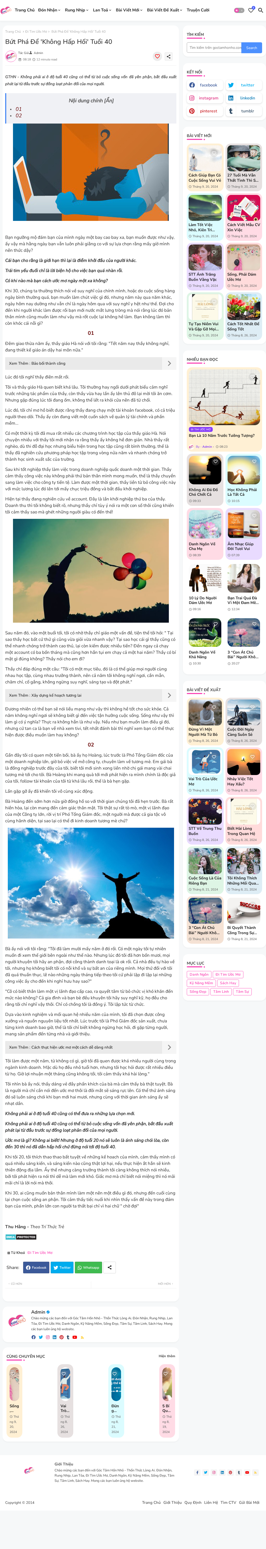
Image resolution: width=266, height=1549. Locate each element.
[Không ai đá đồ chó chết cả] (205, 470)
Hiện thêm (167, 1356)
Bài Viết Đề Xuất (163, 10)
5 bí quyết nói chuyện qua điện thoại (167, 1408)
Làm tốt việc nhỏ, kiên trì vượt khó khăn (202, 227)
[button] (239, 10)
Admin (38, 1312)
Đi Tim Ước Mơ (36, 31)
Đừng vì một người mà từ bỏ (203, 732)
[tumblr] (68, 1337)
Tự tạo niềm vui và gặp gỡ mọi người (203, 326)
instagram (208, 98)
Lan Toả (100, 10)
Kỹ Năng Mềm (201, 983)
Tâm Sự (242, 991)
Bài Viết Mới (127, 10)
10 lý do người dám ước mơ (203, 600)
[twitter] (41, 1337)
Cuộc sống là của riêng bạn (205, 880)
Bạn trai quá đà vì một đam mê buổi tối (242, 600)
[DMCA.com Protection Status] (21, 1238)
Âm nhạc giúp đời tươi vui (241, 546)
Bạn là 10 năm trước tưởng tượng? (222, 435)
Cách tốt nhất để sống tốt (243, 326)
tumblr (247, 111)
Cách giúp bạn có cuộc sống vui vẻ (205, 178)
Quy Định (193, 1502)
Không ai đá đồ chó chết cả (203, 492)
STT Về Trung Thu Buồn (205, 831)
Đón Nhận (47, 10)
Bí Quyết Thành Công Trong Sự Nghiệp (241, 930)
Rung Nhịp (75, 10)
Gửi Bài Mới (249, 1502)
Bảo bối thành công (48, 363)
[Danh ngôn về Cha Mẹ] (205, 524)
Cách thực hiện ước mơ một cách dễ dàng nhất (71, 1047)
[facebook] (33, 1337)
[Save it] (157, 56)
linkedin (247, 98)
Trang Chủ (25, 10)
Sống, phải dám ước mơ (14, 1408)
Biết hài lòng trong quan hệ (241, 831)
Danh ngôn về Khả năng (202, 654)
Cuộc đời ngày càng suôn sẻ (240, 732)
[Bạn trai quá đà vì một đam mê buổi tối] (244, 578)
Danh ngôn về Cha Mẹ (202, 546)
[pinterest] (61, 1337)
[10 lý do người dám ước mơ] (205, 578)
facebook (208, 85)
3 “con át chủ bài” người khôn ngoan (243, 654)
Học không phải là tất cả (242, 492)
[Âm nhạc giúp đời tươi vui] (244, 524)
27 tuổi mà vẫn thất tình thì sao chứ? (243, 178)
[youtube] (74, 1337)
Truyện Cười (198, 10)
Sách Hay (228, 983)
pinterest (208, 111)
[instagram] (48, 1337)
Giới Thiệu (172, 1502)
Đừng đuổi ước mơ (115, 1408)
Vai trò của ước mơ (64, 1408)
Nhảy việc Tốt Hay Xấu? (240, 781)
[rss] (82, 1337)
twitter (247, 85)
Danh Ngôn (199, 974)
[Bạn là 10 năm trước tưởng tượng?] (224, 397)
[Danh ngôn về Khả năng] (205, 632)
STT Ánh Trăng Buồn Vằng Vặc (203, 277)
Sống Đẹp (198, 991)
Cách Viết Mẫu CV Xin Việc (243, 227)
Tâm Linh (221, 991)
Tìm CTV (228, 1502)
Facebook (39, 1267)
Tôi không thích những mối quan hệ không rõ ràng (242, 880)
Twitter (65, 1267)
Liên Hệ (211, 1502)
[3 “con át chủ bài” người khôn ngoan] (244, 632)
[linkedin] (54, 1337)
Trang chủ (13, 31)
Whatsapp (91, 1267)
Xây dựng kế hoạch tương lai (56, 695)
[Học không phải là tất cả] (244, 470)
